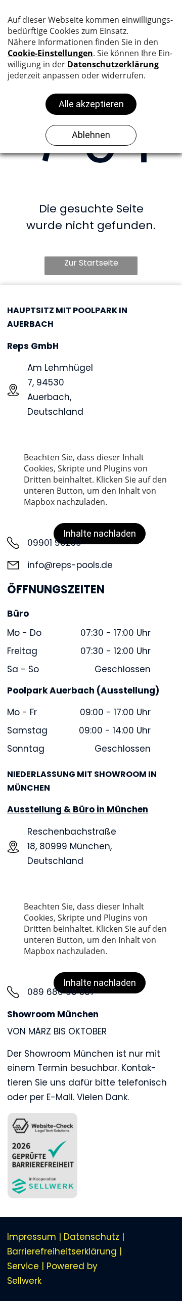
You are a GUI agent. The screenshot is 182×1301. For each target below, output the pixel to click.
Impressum (31, 1237)
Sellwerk (24, 1281)
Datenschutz (91, 1237)
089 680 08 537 (61, 992)
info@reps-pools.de (70, 565)
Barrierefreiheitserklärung (62, 1251)
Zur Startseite (91, 263)
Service (23, 1266)
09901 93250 (54, 543)
